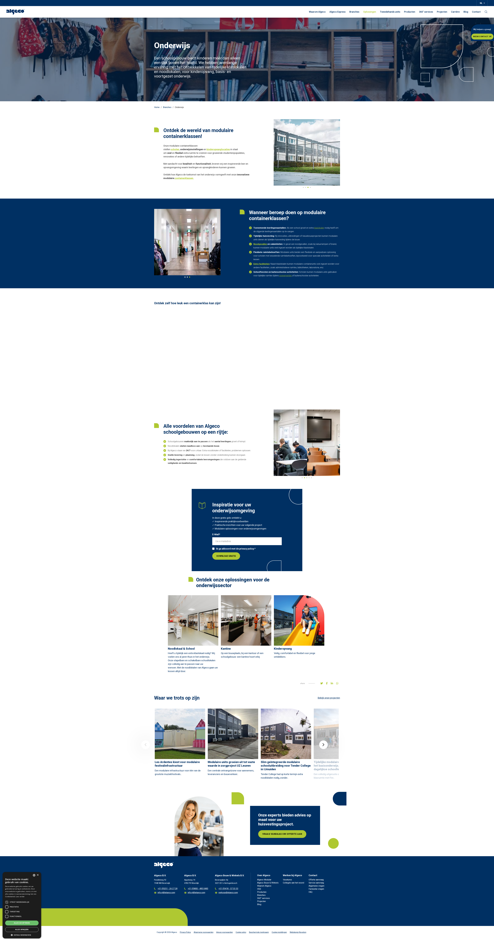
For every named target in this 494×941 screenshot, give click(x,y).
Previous (145, 744)
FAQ (310, 892)
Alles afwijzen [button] (22, 929)
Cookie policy (241, 932)
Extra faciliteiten (261, 264)
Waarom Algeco (317, 12)
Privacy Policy (185, 932)
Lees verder (20, 896)
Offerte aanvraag (316, 879)
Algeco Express (337, 12)
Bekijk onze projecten (329, 697)
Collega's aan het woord (293, 883)
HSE (259, 889)
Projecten (442, 12)
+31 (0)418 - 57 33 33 (228, 889)
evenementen (285, 275)
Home (157, 107)
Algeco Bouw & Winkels (268, 883)
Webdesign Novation (298, 932)
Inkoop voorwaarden (224, 932)
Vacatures (287, 879)
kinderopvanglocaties (218, 149)
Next (323, 744)
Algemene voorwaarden (203, 932)
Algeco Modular (264, 879)
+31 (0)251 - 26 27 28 (167, 889)
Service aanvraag (316, 883)
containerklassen (184, 178)
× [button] (38, 875)
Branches (354, 12)
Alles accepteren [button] (22, 923)
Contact (476, 12)
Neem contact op (482, 36)
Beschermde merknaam (259, 932)
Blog (466, 12)
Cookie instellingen (279, 932)
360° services (426, 12)
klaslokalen (319, 228)
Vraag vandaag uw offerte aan (282, 834)
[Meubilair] (174, 178)
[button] (22, 935)
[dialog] (22, 905)
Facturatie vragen (316, 889)
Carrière (455, 12)
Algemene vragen (316, 886)
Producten (409, 12)
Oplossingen (369, 12)
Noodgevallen (260, 244)
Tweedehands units (390, 12)
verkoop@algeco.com (228, 893)
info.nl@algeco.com (166, 893)
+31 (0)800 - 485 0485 (198, 889)
